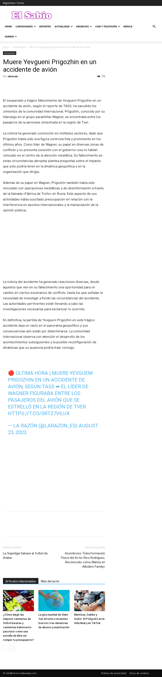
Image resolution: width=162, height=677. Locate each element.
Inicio (6, 47)
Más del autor (50, 581)
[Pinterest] (26, 86)
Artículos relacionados (20, 581)
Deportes (45, 26)
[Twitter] (17, 86)
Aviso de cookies (139, 673)
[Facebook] (7, 86)
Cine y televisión (106, 26)
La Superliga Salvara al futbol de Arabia (25, 555)
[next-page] (12, 648)
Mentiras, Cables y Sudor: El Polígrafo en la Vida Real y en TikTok (89, 619)
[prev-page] (5, 648)
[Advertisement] (54, 248)
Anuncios (82, 26)
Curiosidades (24, 26)
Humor (9, 36)
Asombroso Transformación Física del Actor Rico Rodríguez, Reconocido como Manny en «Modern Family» (83, 559)
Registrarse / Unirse (13, 2)
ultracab (13, 76)
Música (127, 26)
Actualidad (62, 26)
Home (8, 26)
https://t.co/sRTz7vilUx (39, 413)
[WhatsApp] (36, 86)
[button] (154, 27)
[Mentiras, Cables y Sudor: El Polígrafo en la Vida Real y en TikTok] (89, 600)
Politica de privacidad (113, 673)
